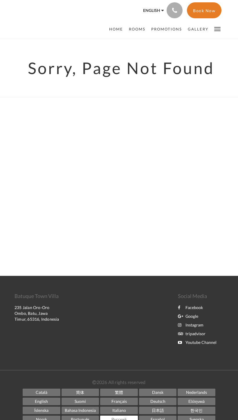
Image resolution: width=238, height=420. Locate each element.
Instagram (194, 324)
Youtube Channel (201, 342)
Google (191, 316)
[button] (217, 28)
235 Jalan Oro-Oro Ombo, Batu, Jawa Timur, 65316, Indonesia (37, 313)
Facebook (194, 307)
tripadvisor (195, 333)
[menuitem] (117, 29)
